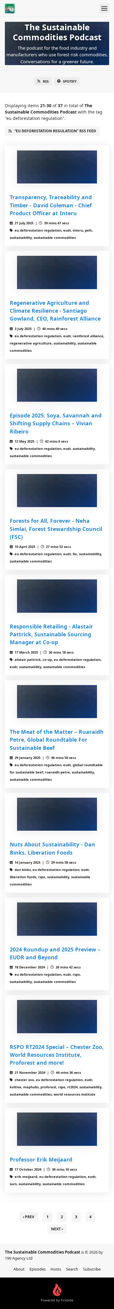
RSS (46, 81)
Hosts (55, 1269)
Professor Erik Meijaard (41, 1159)
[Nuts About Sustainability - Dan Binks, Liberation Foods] (57, 814)
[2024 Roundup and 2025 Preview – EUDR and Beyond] (57, 919)
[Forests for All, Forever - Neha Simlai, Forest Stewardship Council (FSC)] (57, 490)
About (19, 1269)
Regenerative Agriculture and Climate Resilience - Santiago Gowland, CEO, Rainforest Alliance (55, 310)
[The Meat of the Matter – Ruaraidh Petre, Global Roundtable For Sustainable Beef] (57, 701)
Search (72, 1269)
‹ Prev (28, 1216)
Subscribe (92, 1269)
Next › (57, 1229)
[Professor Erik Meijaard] (57, 1129)
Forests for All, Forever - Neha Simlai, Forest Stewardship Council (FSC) (56, 528)
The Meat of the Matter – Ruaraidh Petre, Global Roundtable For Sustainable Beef (57, 739)
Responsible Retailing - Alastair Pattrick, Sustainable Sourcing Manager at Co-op (51, 634)
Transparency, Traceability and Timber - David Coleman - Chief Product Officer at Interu (51, 205)
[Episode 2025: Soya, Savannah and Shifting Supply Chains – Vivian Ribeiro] (57, 385)
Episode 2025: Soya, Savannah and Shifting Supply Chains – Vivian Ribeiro (56, 423)
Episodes (37, 1269)
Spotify (70, 81)
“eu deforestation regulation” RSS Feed (55, 131)
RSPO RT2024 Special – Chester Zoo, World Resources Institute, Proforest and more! (57, 1055)
